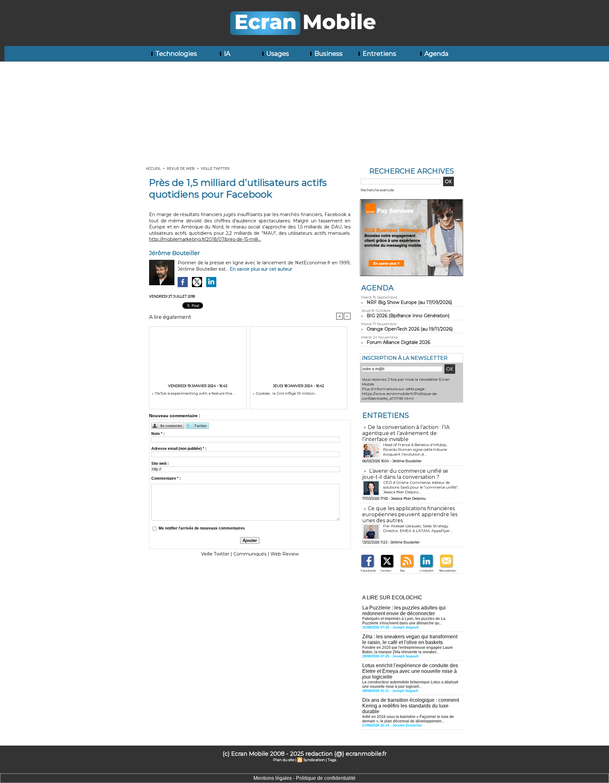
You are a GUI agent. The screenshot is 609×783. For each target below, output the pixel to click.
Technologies (175, 53)
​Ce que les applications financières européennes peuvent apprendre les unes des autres (409, 514)
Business (328, 53)
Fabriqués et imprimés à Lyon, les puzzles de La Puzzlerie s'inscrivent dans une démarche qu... (403, 620)
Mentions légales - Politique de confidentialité (304, 778)
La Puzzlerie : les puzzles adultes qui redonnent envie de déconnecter (404, 610)
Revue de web (181, 168)
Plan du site (283, 759)
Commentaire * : (166, 478)
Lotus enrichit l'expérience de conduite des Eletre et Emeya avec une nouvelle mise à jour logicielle (410, 671)
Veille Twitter (215, 168)
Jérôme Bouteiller (174, 253)
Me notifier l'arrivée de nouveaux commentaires (202, 528)
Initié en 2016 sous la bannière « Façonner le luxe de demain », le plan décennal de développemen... (408, 718)
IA (226, 53)
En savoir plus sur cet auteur (261, 269)
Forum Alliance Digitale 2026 (398, 342)
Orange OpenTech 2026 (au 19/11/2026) (410, 329)
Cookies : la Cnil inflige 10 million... (286, 393)
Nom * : (158, 433)
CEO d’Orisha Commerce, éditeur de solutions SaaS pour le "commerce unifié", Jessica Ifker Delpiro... (420, 487)
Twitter (385, 571)
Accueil (153, 168)
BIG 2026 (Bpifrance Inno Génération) (408, 316)
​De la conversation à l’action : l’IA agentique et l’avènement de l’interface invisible (405, 433)
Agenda (436, 53)
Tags (332, 759)
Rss (402, 571)
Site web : (160, 463)
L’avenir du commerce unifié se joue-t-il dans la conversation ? (405, 474)
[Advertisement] (304, 109)
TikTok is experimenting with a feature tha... (194, 393)
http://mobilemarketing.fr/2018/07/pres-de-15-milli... (205, 239)
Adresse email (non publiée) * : (178, 448)
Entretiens (378, 53)
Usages (277, 53)
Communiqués (249, 554)
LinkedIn (427, 571)
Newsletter (447, 571)
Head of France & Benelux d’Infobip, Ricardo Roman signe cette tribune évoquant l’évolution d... (415, 449)
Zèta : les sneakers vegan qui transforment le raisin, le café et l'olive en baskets (409, 639)
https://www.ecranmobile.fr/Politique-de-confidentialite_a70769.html (400, 396)
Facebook (368, 571)
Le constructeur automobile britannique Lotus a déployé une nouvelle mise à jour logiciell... (410, 684)
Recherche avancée (377, 190)
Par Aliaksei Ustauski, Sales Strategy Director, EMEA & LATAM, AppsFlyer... (418, 528)
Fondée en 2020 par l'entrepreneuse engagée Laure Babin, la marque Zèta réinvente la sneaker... (407, 649)
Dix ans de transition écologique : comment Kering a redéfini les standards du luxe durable (410, 705)
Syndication (314, 759)
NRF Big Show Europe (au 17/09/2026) (409, 302)
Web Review (285, 554)
